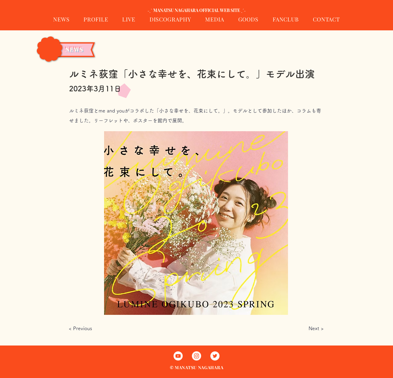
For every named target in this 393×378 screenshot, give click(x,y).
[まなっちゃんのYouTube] (178, 356)
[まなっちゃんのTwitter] (215, 356)
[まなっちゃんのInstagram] (196, 356)
